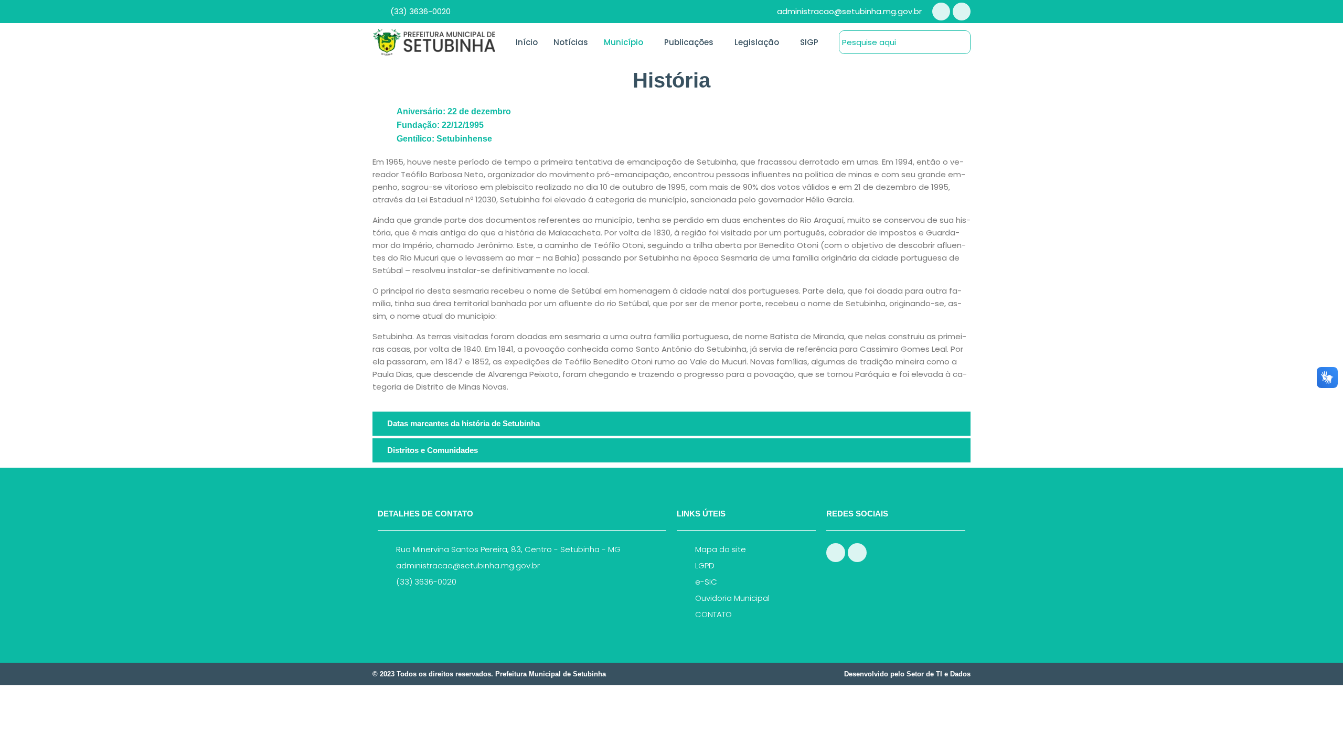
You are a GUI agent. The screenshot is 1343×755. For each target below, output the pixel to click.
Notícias (570, 42)
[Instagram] (962, 11)
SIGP (809, 42)
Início (527, 42)
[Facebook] (941, 11)
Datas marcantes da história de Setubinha (463, 423)
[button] (671, 424)
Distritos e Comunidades (432, 450)
